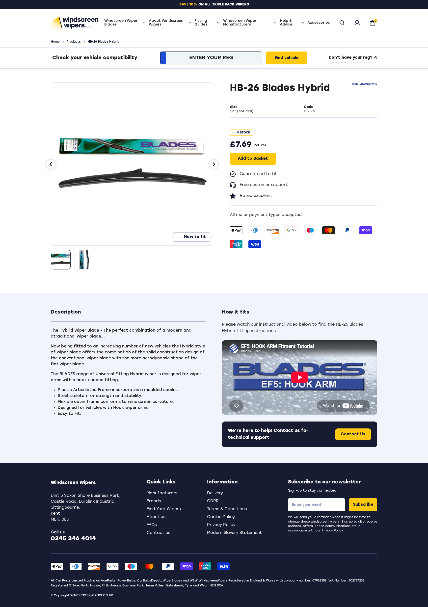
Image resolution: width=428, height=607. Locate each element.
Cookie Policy (221, 517)
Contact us (158, 533)
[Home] (74, 23)
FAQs (152, 525)
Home (55, 41)
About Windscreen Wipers (166, 22)
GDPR (213, 501)
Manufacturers (162, 493)
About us (156, 517)
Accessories (318, 23)
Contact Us (353, 434)
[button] (128, 315)
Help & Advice (286, 22)
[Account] (357, 22)
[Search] (342, 22)
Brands (154, 501)
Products (74, 41)
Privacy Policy (332, 530)
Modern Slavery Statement (234, 533)
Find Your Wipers (164, 509)
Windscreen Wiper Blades (120, 22)
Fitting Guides (200, 22)
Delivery (215, 493)
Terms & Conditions (227, 509)
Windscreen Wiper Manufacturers (239, 22)
